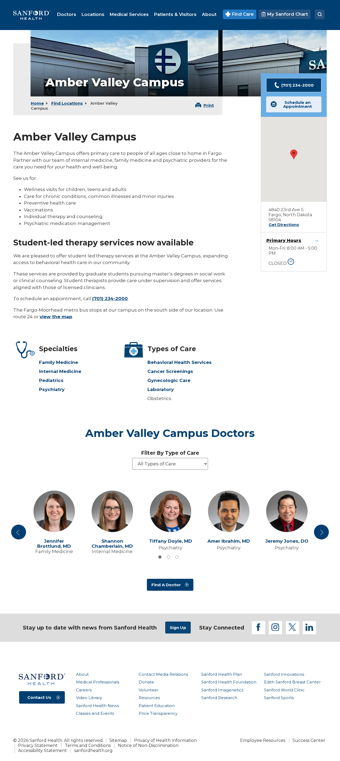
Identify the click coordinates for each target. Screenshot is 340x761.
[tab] (160, 557)
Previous (19, 534)
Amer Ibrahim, (228, 541)
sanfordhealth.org (93, 750)
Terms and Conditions (88, 745)
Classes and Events (95, 713)
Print (208, 105)
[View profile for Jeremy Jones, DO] (286, 511)
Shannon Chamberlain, (112, 544)
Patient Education (157, 705)
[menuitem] (67, 14)
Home (37, 103)
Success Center (308, 740)
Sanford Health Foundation (228, 682)
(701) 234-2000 (110, 298)
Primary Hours (283, 240)
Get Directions (284, 224)
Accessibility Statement (42, 750)
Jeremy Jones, (286, 541)
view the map (56, 316)
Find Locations (67, 103)
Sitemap (118, 740)
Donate (146, 682)
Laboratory (160, 389)
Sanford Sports (279, 697)
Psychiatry (52, 389)
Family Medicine (58, 362)
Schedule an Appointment (297, 104)
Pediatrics (51, 380)
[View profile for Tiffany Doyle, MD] (170, 511)
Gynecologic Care (168, 380)
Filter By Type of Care (170, 453)
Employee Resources (262, 740)
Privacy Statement (38, 745)
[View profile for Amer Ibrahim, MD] (228, 511)
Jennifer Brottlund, (54, 544)
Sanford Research (219, 697)
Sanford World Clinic (284, 689)
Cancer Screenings (170, 371)
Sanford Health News (97, 705)
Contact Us (39, 697)
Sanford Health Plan (221, 674)
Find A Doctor (166, 584)
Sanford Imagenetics (222, 689)
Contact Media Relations (163, 674)
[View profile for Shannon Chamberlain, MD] (112, 511)
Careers (84, 689)
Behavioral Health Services (179, 362)
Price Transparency (158, 713)
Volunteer (149, 689)
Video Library (89, 697)
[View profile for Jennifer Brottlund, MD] (54, 511)
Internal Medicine (60, 371)
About (82, 674)
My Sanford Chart (287, 14)
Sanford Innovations (284, 674)
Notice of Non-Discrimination (148, 745)
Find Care (242, 14)
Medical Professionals (97, 682)
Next (321, 534)
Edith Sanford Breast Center (292, 682)
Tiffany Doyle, (170, 541)
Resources (149, 697)
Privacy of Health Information (165, 740)
